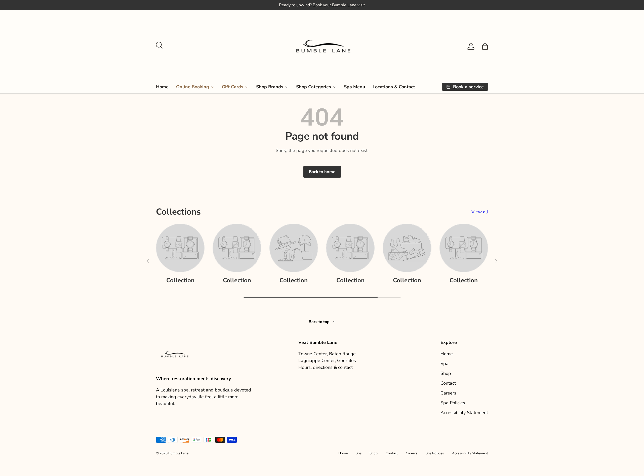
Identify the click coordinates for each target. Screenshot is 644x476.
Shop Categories (313, 87)
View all (479, 212)
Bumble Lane (178, 453)
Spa (444, 364)
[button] (485, 46)
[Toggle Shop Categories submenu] (335, 87)
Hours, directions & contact (325, 367)
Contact (448, 383)
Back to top (320, 322)
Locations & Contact (394, 87)
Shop (445, 373)
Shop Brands (269, 87)
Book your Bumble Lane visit (339, 5)
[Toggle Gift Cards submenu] (247, 87)
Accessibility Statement (464, 413)
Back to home (322, 172)
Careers (448, 393)
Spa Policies (452, 403)
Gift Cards (232, 87)
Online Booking (192, 87)
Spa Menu (354, 87)
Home (162, 87)
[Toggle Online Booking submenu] (213, 87)
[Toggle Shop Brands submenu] (287, 87)
